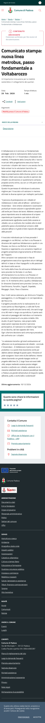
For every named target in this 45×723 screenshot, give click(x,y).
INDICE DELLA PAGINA (10, 122)
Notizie (17, 19)
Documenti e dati (8, 502)
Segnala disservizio (8, 667)
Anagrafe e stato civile (10, 546)
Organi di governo (8, 509)
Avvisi (3, 605)
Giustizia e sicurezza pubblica (12, 569)
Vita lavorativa (7, 592)
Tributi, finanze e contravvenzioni (14, 584)
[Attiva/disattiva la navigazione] (2, 10)
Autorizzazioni (6, 553)
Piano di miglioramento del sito (13, 653)
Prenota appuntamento (10, 663)
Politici (4, 517)
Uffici (3, 525)
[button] (40, 10)
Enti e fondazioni (8, 506)
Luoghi (4, 630)
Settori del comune (9, 521)
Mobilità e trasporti (8, 576)
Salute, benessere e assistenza (13, 580)
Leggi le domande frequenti (12, 658)
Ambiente (5, 542)
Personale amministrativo (11, 513)
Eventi (4, 626)
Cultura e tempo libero (10, 561)
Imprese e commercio (9, 573)
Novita (10, 19)
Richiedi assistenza (8, 672)
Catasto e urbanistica (9, 557)
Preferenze (24, 717)
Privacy (4, 682)
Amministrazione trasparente (13, 677)
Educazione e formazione (11, 565)
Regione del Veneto (9, 3)
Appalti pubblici (7, 550)
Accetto (37, 717)
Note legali (5, 687)
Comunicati (5, 609)
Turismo (4, 588)
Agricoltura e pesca (9, 538)
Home (3, 19)
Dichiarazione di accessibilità (12, 691)
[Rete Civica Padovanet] (22, 490)
